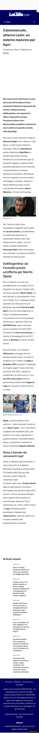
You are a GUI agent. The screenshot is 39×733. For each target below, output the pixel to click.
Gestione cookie (33, 731)
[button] (34, 22)
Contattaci (19, 717)
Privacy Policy (28, 682)
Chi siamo (8, 682)
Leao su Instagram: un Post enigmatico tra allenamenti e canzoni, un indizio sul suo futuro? (21, 627)
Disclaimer (19, 685)
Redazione (17, 682)
